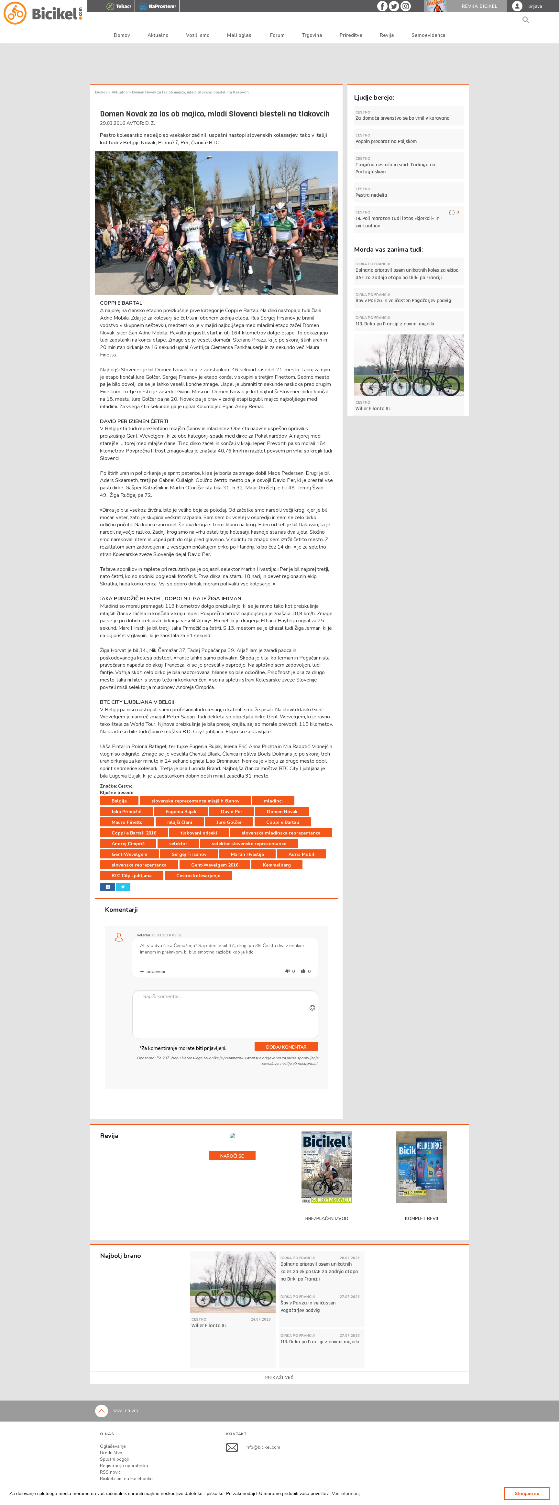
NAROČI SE (232, 1156)
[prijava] (517, 5)
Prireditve (351, 35)
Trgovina (312, 35)
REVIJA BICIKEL (480, 6)
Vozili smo (198, 35)
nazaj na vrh (124, 1410)
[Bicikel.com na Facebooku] (236, 1447)
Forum (277, 35)
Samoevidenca (428, 35)
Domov (122, 35)
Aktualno (158, 35)
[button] (346, 1493)
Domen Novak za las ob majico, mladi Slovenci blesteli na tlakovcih (190, 92)
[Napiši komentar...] (225, 1014)
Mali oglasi (240, 35)
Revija (387, 35)
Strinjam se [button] (527, 1493)
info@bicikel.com (263, 1447)
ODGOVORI (155, 972)
